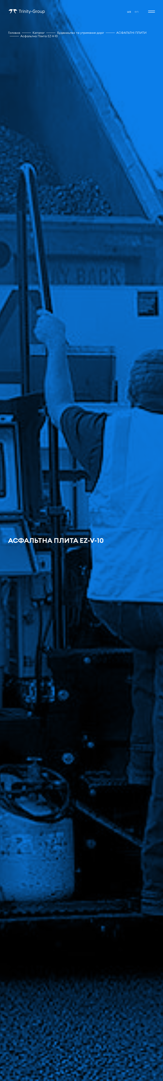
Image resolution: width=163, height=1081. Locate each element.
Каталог (38, 32)
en (137, 11)
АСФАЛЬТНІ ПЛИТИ (131, 32)
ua (129, 11)
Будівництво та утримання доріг (80, 32)
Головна (14, 32)
